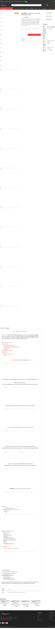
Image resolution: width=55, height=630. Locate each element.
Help (38, 617)
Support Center (51, 617)
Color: (22, 29)
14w (24, 41)
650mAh (26, 41)
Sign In (39, 616)
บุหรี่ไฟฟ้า (37, 41)
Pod (33, 41)
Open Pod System (31, 41)
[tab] (2, 328)
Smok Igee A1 (11, 531)
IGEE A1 (28, 41)
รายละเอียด (2, 328)
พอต (38, 41)
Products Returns (51, 616)
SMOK (35, 41)
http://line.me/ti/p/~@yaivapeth (13, 571)
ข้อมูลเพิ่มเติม (7, 328)
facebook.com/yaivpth (12, 573)
